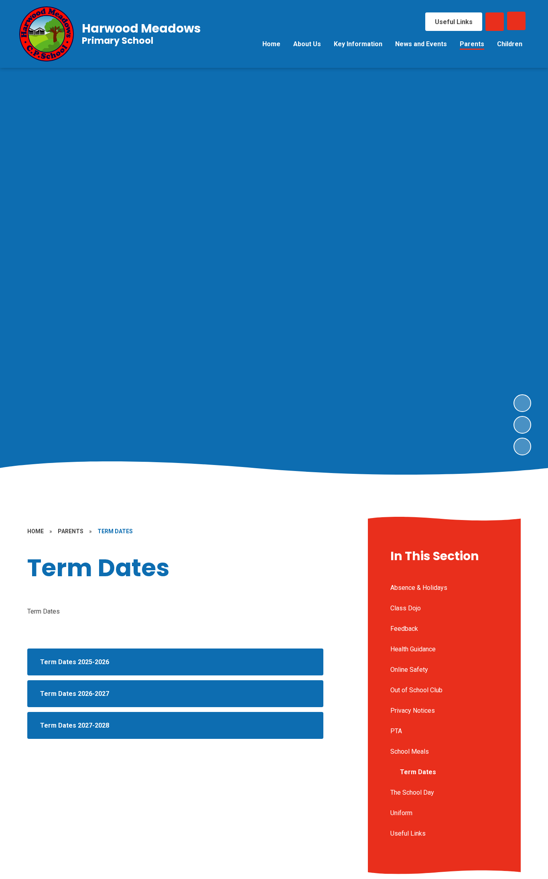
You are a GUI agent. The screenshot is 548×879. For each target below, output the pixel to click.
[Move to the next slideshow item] (522, 403)
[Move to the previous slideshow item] (522, 425)
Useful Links (454, 22)
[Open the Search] (494, 21)
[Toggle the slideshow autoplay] (522, 446)
